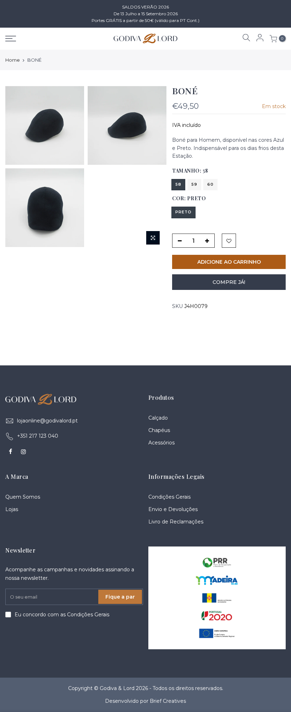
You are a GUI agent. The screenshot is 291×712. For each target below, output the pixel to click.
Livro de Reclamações (175, 521)
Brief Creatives (168, 701)
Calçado (158, 418)
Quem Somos (22, 497)
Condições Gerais (169, 497)
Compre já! (229, 282)
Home (12, 60)
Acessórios (161, 442)
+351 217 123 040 (37, 436)
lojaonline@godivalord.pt (47, 420)
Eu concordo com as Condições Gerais (62, 614)
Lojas (11, 509)
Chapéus (159, 430)
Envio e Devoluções (173, 509)
